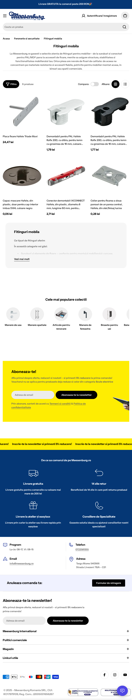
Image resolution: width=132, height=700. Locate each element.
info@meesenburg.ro (22, 563)
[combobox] (66, 27)
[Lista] (125, 84)
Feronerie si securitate (27, 38)
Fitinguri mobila (53, 38)
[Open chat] (122, 691)
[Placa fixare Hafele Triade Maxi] (22, 111)
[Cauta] (124, 27)
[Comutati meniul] (5, 16)
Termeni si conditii (60, 403)
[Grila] (115, 84)
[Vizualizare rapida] (36, 100)
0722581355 (82, 549)
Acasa (6, 38)
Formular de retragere (108, 583)
